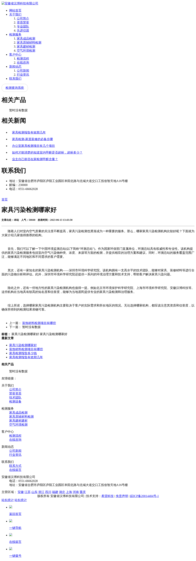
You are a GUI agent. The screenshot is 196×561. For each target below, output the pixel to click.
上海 (69, 492)
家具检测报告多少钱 (23, 353)
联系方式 (15, 465)
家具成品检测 (26, 38)
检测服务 (15, 34)
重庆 (83, 492)
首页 (5, 199)
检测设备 (15, 401)
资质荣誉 (23, 22)
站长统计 (8, 500)
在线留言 (15, 469)
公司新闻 (23, 70)
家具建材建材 (18, 420)
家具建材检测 (26, 46)
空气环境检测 (26, 50)
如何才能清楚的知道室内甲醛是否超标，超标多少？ (47, 152)
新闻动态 (15, 66)
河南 (76, 492)
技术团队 (15, 397)
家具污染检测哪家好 (23, 345)
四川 (48, 492)
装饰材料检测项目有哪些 (39, 323)
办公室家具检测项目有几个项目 (33, 145)
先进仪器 (23, 30)
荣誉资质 (15, 393)
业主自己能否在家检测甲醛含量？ (35, 159)
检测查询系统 (15, 87)
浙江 (41, 492)
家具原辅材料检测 (29, 42)
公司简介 (23, 18)
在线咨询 (23, 62)
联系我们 (15, 78)
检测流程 (23, 58)
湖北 (62, 492)
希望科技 (107, 496)
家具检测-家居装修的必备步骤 (32, 139)
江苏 (27, 492)
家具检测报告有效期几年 (29, 132)
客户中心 (15, 54)
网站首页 (15, 10)
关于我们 (15, 14)
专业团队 (23, 26)
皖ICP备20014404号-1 (144, 496)
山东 (34, 492)
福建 (55, 492)
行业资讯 (23, 74)
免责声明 (122, 496)
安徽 (21, 492)
